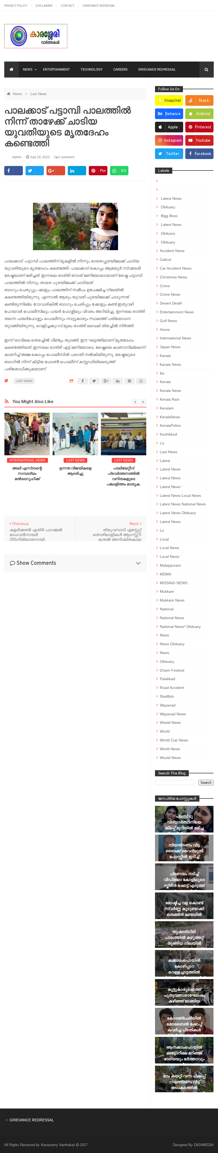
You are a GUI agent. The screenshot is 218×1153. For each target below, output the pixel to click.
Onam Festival (172, 670)
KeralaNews (170, 417)
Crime (165, 286)
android (203, 114)
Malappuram (170, 565)
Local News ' (170, 556)
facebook (203, 154)
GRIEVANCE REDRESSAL (99, 5)
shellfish (167, 696)
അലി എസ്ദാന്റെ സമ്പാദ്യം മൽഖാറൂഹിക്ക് (27, 473)
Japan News (170, 347)
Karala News (170, 364)
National (167, 609)
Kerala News (170, 390)
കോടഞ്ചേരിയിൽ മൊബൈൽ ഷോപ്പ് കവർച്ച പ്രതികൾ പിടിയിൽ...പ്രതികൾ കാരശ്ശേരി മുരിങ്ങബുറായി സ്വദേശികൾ (184, 1035)
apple (173, 127)
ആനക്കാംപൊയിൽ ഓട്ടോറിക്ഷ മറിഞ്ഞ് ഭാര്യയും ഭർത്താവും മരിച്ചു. (184, 1056)
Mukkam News (172, 600)
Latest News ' (171, 487)
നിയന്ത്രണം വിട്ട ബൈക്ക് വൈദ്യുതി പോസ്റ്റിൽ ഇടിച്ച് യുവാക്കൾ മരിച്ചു (184, 854)
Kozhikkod (168, 434)
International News (27, 460)
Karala (165, 356)
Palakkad (167, 679)
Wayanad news (173, 714)
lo (162, 530)
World (165, 731)
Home (18, 94)
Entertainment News (177, 312)
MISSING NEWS (173, 583)
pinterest (203, 127)
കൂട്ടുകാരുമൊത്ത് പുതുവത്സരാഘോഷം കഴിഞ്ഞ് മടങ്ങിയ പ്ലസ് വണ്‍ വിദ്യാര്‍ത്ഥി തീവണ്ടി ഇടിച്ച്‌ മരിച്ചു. (184, 1004)
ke (162, 373)
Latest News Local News (180, 495)
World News (170, 749)
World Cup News (174, 740)
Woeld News (170, 722)
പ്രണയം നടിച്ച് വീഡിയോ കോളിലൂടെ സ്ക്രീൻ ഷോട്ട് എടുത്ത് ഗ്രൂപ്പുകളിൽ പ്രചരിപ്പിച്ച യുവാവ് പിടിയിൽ (184, 888)
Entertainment (56, 69)
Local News (169, 548)
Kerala (165, 382)
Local (164, 539)
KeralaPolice (170, 425)
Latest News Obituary (178, 513)
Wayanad (167, 705)
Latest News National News (183, 504)
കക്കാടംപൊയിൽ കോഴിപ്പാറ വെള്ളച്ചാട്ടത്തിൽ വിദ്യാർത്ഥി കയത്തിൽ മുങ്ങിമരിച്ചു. (184, 972)
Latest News (171, 198)
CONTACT (68, 5)
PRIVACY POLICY (16, 5)
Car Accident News (175, 268)
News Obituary (172, 644)
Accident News (172, 251)
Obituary (167, 207)
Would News (170, 758)
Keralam (167, 408)
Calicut (165, 259)
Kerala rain (169, 399)
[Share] (13, 170)
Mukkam (167, 591)
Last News (39, 94)
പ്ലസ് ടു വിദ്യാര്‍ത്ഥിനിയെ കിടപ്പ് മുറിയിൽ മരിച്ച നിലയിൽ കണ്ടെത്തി (184, 825)
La (162, 443)
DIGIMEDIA (203, 1145)
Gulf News (168, 321)
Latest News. (171, 521)
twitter (172, 154)
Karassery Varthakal (58, 1145)
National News (172, 618)
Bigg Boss (169, 216)
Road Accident (172, 687)
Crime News (170, 294)
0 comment (65, 157)
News (27, 69)
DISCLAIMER (44, 5)
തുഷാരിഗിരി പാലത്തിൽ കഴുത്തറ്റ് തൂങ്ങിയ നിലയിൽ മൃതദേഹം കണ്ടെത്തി (184, 940)
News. (165, 653)
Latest (165, 460)
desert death (171, 303)
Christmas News (173, 277)
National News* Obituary (180, 626)
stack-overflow (201, 102)
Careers (120, 69)
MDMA (165, 574)
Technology (92, 69)
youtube (203, 141)
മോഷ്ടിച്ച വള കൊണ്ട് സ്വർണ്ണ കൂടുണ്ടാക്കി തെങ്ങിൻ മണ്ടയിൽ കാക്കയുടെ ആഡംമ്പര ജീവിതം (184, 914)
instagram (173, 141)
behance (173, 114)
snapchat (172, 101)
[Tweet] (35, 170)
